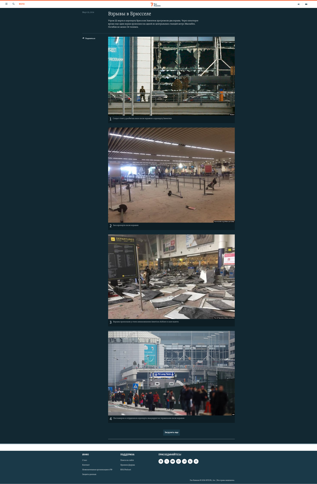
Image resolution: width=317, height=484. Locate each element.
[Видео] (306, 4)
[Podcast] (196, 461)
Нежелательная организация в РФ (97, 470)
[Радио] (299, 4)
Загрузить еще (171, 432)
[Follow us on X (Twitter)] (166, 461)
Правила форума (127, 465)
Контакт (86, 465)
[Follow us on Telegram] (184, 461)
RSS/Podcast (125, 470)
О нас (84, 460)
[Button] (88, 39)
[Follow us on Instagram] (178, 461)
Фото (22, 4)
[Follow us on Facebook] (160, 461)
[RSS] (190, 461)
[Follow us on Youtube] (172, 461)
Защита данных (89, 475)
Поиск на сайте (127, 460)
